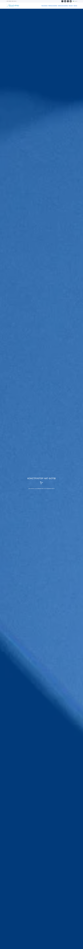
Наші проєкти (44, 5)
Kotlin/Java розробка (63, 5)
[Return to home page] (12, 6)
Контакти (71, 5)
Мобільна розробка (52, 5)
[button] (62, 1)
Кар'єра (75, 5)
